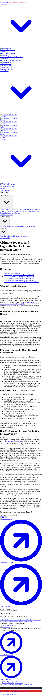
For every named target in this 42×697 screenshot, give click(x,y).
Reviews (24, 236)
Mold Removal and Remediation (23, 211)
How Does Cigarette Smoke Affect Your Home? (19, 275)
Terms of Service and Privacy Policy (11, 691)
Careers (35, 620)
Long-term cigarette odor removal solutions (21, 278)
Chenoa (8, 227)
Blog (1, 190)
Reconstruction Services (12, 213)
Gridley (13, 227)
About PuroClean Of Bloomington (10, 236)
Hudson (17, 227)
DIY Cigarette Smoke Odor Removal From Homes (19, 276)
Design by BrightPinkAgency (9, 625)
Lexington (28, 227)
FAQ (39, 620)
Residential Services (6, 620)
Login (25, 691)
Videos (27, 620)
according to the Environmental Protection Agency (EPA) (17, 303)
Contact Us (6, 190)
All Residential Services (7, 209)
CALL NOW (4, 517)
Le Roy (22, 227)
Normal (33, 227)
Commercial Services (6, 69)
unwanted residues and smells (13, 441)
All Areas (3, 227)
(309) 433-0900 (5, 613)
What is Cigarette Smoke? (12, 273)
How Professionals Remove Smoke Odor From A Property (22, 282)
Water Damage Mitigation (23, 209)
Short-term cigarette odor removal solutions (21, 280)
